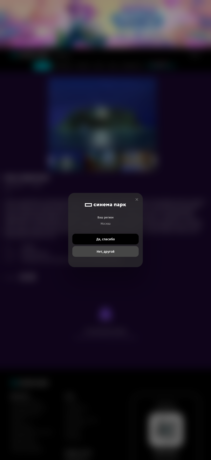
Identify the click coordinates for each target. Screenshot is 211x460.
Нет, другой (106, 252)
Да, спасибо (105, 239)
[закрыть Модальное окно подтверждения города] (137, 200)
